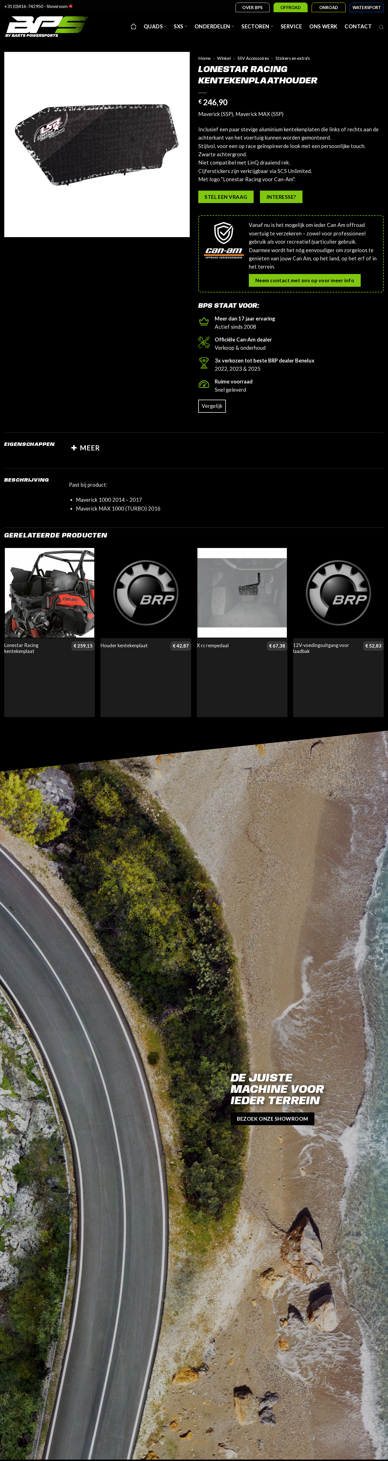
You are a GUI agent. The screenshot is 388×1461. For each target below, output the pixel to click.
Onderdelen (212, 26)
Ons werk (323, 26)
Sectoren (255, 26)
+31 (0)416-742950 (23, 6)
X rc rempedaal (213, 645)
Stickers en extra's (293, 58)
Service (291, 26)
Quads (153, 26)
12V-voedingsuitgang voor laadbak (321, 648)
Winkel (224, 58)
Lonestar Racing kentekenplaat (21, 648)
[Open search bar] (381, 26)
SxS (178, 26)
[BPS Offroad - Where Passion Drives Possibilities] (54, 26)
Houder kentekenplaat (124, 645)
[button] (12, 229)
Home (204, 58)
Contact (358, 26)
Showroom (57, 6)
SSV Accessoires (253, 58)
